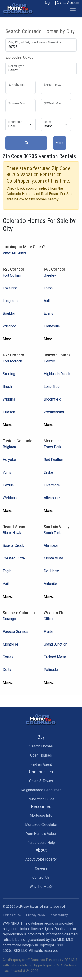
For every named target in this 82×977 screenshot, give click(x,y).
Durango (9, 619)
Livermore (52, 485)
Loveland (10, 288)
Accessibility (59, 915)
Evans (48, 313)
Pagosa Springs (15, 631)
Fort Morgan (12, 361)
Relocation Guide (41, 799)
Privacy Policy (35, 915)
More (59, 143)
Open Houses (41, 755)
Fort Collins (12, 275)
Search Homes (41, 746)
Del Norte (51, 571)
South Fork (52, 533)
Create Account (68, 3)
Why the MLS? (41, 886)
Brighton (9, 447)
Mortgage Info (41, 815)
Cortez (8, 657)
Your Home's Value (41, 833)
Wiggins (9, 399)
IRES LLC (20, 950)
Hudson (9, 412)
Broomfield (52, 399)
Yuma (7, 472)
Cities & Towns (41, 781)
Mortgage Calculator (41, 824)
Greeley (50, 275)
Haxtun (8, 485)
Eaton (48, 288)
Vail (6, 583)
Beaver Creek (13, 545)
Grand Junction (55, 644)
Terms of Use (12, 915)
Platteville (52, 326)
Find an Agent (41, 764)
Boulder (9, 313)
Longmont (11, 301)
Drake (48, 472)
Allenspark (52, 498)
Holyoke (9, 460)
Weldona (10, 498)
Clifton (49, 619)
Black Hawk (12, 533)
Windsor (9, 326)
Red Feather (53, 460)
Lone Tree (52, 386)
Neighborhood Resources (41, 790)
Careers (41, 868)
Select (13, 70)
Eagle (7, 571)
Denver (49, 361)
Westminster (54, 412)
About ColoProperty (41, 859)
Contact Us (41, 877)
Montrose (10, 644)
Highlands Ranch (57, 374)
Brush (7, 386)
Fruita (48, 631)
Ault (47, 301)
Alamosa (51, 545)
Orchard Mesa (55, 657)
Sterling (9, 374)
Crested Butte (14, 558)
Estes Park (52, 447)
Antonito (50, 583)
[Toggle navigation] (73, 8)
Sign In (49, 3)
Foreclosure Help (41, 843)
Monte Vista (53, 558)
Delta (7, 670)
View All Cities (14, 253)
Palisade (51, 670)
